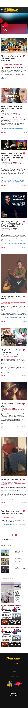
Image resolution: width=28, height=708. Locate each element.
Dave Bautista (21, 180)
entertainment (12, 128)
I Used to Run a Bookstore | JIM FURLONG (18, 560)
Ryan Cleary (22, 524)
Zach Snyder (16, 182)
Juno (11, 243)
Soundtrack (10, 182)
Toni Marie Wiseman (17, 130)
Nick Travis (8, 372)
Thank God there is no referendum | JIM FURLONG (20, 551)
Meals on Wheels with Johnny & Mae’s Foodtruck (11, 58)
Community (6, 128)
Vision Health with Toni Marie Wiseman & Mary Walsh (11, 108)
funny (9, 243)
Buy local (7, 317)
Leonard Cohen (11, 181)
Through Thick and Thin (12, 480)
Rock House (23, 243)
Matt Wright (18, 243)
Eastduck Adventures (8, 77)
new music (9, 318)
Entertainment (12, 163)
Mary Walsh (20, 128)
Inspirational (13, 114)
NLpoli (14, 524)
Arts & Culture (6, 163)
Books (10, 483)
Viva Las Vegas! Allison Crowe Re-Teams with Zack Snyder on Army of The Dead (12, 156)
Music (5, 164)
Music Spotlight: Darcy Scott (11, 297)
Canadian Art (16, 317)
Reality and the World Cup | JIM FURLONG (20, 567)
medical (2, 130)
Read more (3, 80)
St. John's (3, 244)
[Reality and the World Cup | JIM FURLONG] (5, 569)
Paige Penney (19, 426)
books (5, 499)
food (15, 77)
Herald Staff (15, 63)
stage (7, 244)
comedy (5, 243)
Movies (18, 181)
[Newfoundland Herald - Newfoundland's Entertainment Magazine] (11, 9)
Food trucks (18, 77)
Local (17, 114)
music (4, 318)
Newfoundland (8, 130)
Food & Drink (5, 64)
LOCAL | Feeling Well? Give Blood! (11, 351)
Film (16, 163)
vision (23, 130)
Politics (12, 517)
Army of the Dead (14, 180)
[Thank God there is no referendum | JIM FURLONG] (5, 552)
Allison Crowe (7, 180)
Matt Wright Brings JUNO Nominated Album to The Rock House (12, 223)
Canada (11, 317)
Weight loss (11, 499)
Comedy (10, 229)
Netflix (22, 181)
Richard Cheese (4, 182)
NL (12, 130)
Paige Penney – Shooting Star (12, 404)
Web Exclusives (19, 64)
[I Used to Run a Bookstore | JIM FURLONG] (5, 561)
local (5, 78)
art (4, 317)
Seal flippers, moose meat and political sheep (12, 512)
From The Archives (12, 64)
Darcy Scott (22, 317)
